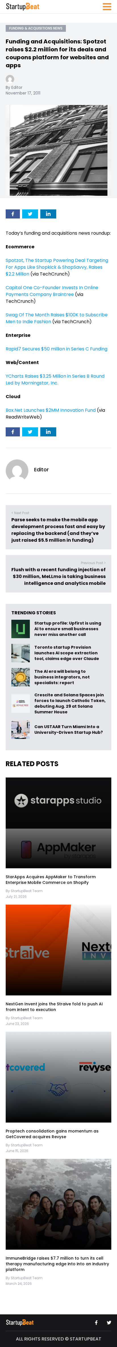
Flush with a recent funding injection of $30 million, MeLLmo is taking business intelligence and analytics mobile (58, 576)
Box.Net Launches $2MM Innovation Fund (51, 410)
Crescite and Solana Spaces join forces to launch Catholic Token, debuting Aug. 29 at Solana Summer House (70, 703)
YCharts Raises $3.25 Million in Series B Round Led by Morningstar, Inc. (55, 379)
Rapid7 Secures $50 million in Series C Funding (56, 349)
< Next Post (20, 512)
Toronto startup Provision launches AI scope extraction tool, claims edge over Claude (67, 653)
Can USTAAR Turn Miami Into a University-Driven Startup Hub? (68, 730)
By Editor (14, 87)
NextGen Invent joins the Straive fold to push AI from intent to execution (54, 1006)
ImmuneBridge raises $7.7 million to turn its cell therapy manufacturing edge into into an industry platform (57, 1263)
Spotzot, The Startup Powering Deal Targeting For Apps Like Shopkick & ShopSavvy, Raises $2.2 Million (57, 267)
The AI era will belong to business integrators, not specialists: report (62, 677)
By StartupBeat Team (24, 890)
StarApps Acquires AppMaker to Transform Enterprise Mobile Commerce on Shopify (51, 879)
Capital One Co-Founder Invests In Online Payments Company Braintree (52, 291)
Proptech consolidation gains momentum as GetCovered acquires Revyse (52, 1134)
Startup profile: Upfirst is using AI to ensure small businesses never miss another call (67, 629)
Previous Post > (93, 562)
